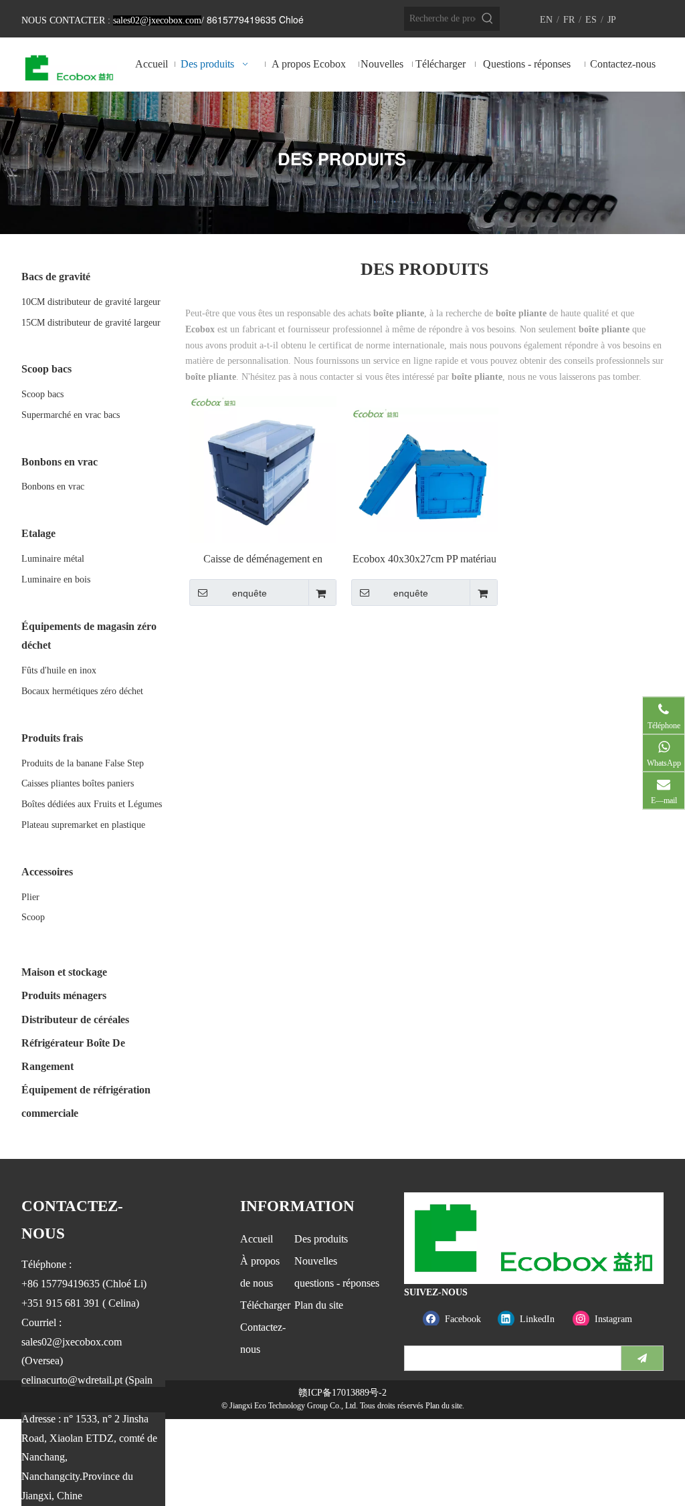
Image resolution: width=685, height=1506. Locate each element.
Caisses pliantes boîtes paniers (77, 783)
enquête (249, 593)
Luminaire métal (52, 559)
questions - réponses (336, 1283)
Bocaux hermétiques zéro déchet (82, 691)
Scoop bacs (42, 394)
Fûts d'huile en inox (58, 670)
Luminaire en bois (55, 579)
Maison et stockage (64, 972)
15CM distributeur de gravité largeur (91, 323)
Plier (30, 897)
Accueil (256, 1239)
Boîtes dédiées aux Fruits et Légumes (91, 804)
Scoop (33, 917)
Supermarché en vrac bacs (70, 415)
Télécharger (265, 1305)
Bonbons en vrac (52, 486)
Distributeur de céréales (75, 1019)
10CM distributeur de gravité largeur (91, 302)
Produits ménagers (63, 995)
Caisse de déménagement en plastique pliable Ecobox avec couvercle (263, 559)
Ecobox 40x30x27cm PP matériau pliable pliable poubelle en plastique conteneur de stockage (424, 559)
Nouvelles (315, 1261)
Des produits (321, 1239)
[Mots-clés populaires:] (488, 19)
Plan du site (318, 1305)
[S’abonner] (642, 1358)
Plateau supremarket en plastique (83, 825)
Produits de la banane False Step (82, 763)
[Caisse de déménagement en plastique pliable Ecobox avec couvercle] (262, 468)
